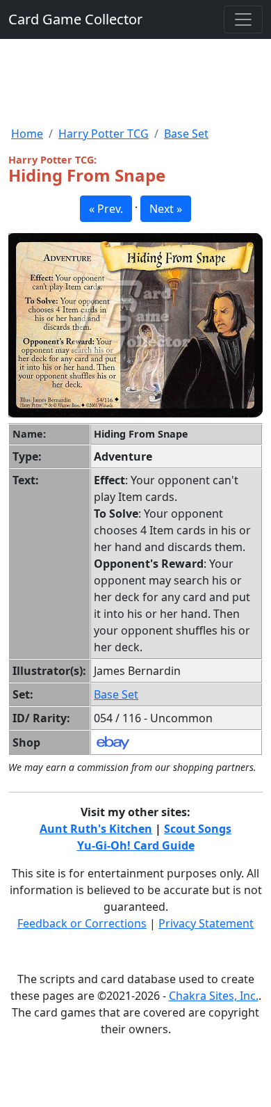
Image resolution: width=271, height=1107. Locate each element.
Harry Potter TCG (103, 133)
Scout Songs (197, 828)
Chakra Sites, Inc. (213, 995)
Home (27, 133)
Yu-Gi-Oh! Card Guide (136, 845)
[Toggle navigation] (243, 19)
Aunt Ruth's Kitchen (96, 828)
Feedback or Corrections (82, 923)
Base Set (186, 133)
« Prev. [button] (106, 208)
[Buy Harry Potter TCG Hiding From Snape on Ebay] (113, 741)
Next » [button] (165, 208)
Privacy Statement (206, 923)
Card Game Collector (75, 19)
